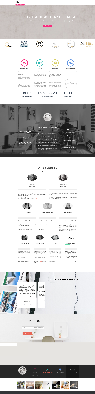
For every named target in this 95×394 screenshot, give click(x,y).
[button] (18, 385)
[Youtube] (74, 370)
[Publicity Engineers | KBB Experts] (17, 2)
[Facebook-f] (70, 370)
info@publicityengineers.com (48, 372)
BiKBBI (41, 261)
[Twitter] (72, 370)
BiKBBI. (37, 198)
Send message (27, 333)
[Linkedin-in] (73, 370)
